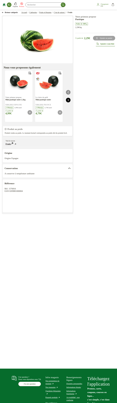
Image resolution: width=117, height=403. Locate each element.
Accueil (24, 12)
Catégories (33, 12)
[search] (45, 5)
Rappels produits (52, 397)
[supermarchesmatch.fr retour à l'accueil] (4, 4)
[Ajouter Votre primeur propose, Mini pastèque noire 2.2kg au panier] (30, 112)
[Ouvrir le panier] (113, 5)
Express (15, 6)
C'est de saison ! (59, 12)
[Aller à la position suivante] (68, 100)
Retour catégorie (11, 12)
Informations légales (73, 387)
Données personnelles (74, 384)
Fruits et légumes (45, 12)
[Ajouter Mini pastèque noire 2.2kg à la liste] (30, 73)
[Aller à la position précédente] (68, 92)
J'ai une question (30, 384)
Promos (21, 6)
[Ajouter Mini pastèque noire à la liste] (60, 73)
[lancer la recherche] (63, 5)
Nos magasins (51, 387)
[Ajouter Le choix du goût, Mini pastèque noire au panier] (60, 112)
